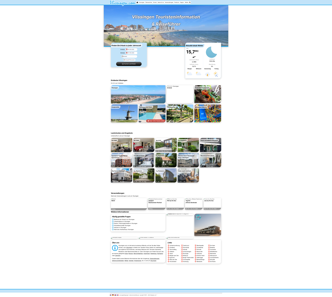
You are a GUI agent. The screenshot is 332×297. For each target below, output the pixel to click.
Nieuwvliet (199, 251)
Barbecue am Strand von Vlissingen (124, 219)
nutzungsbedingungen (123, 295)
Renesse (185, 255)
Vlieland (172, 251)
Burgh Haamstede (188, 257)
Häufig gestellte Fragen (121, 217)
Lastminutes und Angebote (122, 133)
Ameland (172, 247)
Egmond (172, 257)
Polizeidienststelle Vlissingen (122, 225)
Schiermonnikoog (175, 245)
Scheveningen (187, 251)
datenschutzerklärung (134, 295)
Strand (155, 2)
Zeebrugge (200, 257)
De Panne (213, 261)
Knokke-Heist (200, 255)
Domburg (185, 261)
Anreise (122, 49)
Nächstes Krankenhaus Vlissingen (124, 229)
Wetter (186, 2)
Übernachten (148, 2)
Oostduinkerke (214, 257)
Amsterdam (173, 261)
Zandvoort (186, 245)
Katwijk (185, 249)
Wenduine (199, 261)
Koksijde (212, 259)
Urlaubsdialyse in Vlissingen (122, 221)
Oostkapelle (186, 259)
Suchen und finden (130, 64)
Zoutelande (200, 247)
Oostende (213, 249)
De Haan (212, 245)
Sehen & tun (161, 2)
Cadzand (199, 253)
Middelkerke (213, 251)
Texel (171, 253)
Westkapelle (200, 245)
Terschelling (173, 249)
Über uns (115, 243)
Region (182, 2)
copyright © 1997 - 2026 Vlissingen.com (148, 295)
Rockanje (185, 253)
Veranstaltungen (169, 2)
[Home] (137, 2)
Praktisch (176, 2)
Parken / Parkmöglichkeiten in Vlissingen (125, 223)
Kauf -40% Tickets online (157, 121)
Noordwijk (186, 247)
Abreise (122, 53)
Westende (213, 253)
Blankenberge (200, 259)
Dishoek (199, 249)
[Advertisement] (166, 53)
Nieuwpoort (213, 255)
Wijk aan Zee (173, 259)
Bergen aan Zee (174, 255)
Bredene (212, 247)
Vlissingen (141, 2)
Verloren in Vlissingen (120, 227)
